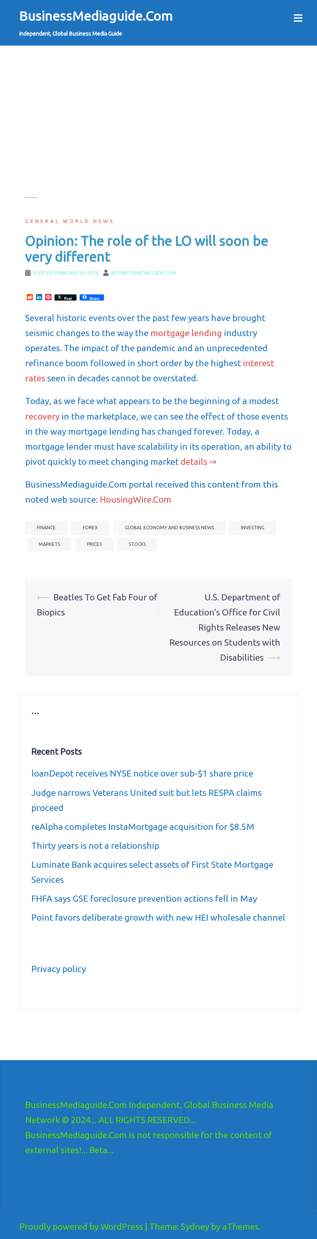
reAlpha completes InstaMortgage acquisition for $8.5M (142, 826)
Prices (94, 544)
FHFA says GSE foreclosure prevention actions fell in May (144, 898)
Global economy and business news (169, 527)
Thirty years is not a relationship (95, 845)
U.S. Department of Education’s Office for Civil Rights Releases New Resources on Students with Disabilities (224, 627)
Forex (90, 527)
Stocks (137, 544)
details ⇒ (198, 461)
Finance (46, 527)
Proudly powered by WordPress (81, 1226)
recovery (42, 416)
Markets (49, 544)
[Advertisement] (158, 143)
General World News (70, 221)
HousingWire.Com (135, 499)
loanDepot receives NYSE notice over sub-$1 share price (142, 773)
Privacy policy (58, 969)
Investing (252, 527)
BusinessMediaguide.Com (96, 15)
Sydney (195, 1226)
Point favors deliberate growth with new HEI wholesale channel (158, 917)
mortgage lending (186, 333)
